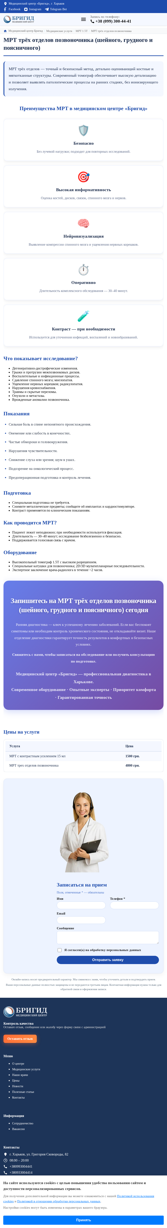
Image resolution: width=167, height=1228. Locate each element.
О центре (18, 1063)
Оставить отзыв (20, 1039)
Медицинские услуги (26, 1069)
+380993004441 (21, 1166)
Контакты (18, 1097)
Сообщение (65, 928)
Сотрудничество (22, 1123)
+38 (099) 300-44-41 (113, 21)
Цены (15, 1080)
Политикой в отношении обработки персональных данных (58, 1201)
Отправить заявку (108, 960)
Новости (17, 1086)
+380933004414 (21, 1172)
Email (61, 913)
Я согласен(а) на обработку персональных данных (102, 950)
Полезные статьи (23, 1092)
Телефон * (117, 898)
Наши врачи (20, 1075)
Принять (83, 1220)
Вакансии (18, 1129)
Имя (60, 898)
